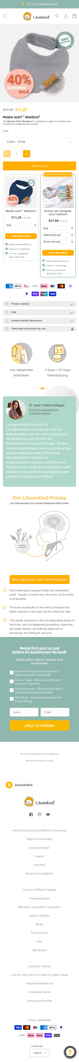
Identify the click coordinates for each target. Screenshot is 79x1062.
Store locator (39, 932)
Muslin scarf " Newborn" (21, 211)
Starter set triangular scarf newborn (58, 212)
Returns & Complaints (40, 873)
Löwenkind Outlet (39, 992)
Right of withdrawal (39, 839)
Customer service (39, 966)
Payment (39, 864)
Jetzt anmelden (39, 725)
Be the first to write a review (39, 760)
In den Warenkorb (21, 236)
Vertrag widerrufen (39, 1000)
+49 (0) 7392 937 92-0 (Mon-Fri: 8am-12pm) (39, 974)
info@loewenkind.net (39, 983)
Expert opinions (40, 915)
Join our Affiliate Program (39, 889)
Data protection (39, 847)
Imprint (39, 856)
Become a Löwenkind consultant (39, 907)
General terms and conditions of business (39, 830)
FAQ (39, 941)
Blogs (39, 924)
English (38, 1052)
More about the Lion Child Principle (39, 579)
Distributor (40, 950)
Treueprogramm (39, 898)
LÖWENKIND (44, 1020)
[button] (5, 16)
